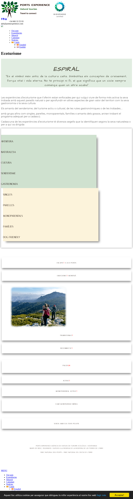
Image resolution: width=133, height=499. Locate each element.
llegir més (101, 495)
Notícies (14, 40)
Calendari (15, 38)
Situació (14, 35)
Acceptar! (119, 495)
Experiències (16, 33)
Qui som (14, 31)
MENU (4, 470)
